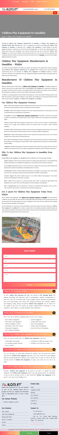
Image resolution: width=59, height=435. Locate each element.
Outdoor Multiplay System (11, 402)
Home (3, 36)
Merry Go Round (41, 1)
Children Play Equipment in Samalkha (33, 86)
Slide (32, 1)
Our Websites (34, 398)
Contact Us (34, 400)
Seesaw (4, 422)
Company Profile (35, 390)
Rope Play (25, 1)
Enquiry (49, 433)
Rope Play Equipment (8, 414)
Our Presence (34, 395)
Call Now (9, 433)
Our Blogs (33, 403)
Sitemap (33, 392)
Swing (3, 425)
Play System (15, 1)
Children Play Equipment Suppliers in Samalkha (34, 197)
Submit (29, 285)
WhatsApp (29, 433)
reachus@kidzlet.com (30, 9)
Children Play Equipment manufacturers (27, 115)
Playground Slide (7, 417)
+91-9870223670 (49, 9)
